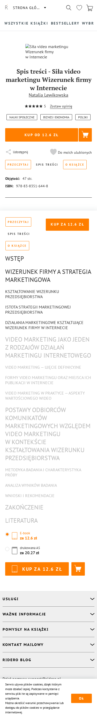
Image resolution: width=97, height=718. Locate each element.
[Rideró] (6, 8)
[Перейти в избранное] (79, 8)
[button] (70, 152)
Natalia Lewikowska (48, 95)
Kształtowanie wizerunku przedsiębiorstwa (32, 294)
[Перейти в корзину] (89, 8)
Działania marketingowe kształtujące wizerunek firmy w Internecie (44, 325)
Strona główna (29, 7)
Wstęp (14, 258)
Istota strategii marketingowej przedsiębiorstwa (38, 309)
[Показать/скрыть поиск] (69, 7)
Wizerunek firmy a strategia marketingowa (48, 276)
